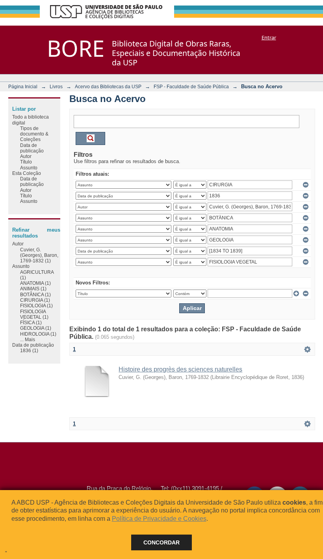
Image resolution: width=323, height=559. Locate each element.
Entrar (269, 37)
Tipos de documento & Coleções (34, 134)
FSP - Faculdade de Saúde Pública (191, 86)
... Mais (27, 339)
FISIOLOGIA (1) (36, 305)
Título (26, 161)
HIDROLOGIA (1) (38, 333)
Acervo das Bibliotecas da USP (108, 86)
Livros (56, 86)
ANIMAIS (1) (33, 288)
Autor (26, 156)
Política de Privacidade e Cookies (159, 518)
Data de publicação (32, 148)
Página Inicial (22, 86)
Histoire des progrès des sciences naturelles (180, 369)
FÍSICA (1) (31, 322)
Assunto (28, 167)
